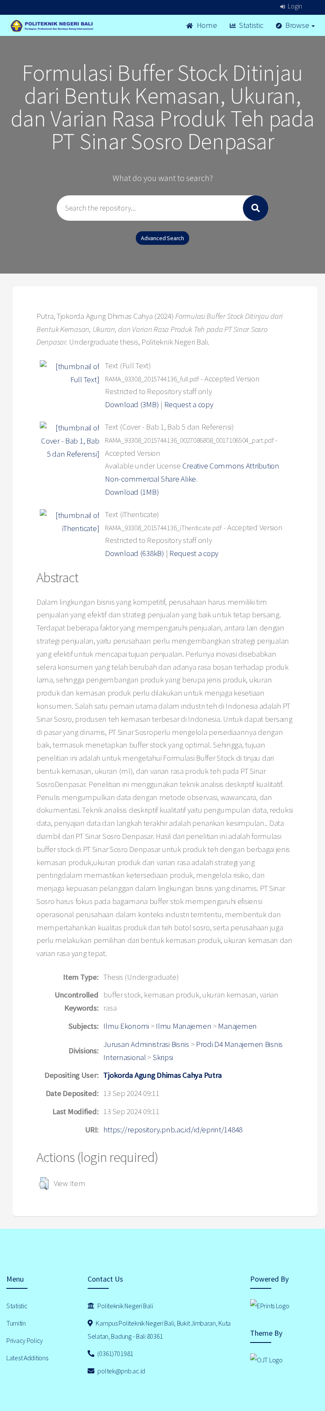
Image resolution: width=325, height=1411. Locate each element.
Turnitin (16, 1323)
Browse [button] (297, 25)
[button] (44, 1183)
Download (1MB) (132, 492)
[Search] (255, 208)
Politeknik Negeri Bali (124, 1305)
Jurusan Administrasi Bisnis (146, 1044)
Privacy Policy (24, 1340)
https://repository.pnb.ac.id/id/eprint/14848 (172, 1129)
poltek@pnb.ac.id (120, 1371)
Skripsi (163, 1057)
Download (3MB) (132, 404)
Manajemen (237, 1026)
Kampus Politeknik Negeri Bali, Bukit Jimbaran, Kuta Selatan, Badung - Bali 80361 (159, 1329)
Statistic (250, 25)
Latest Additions (27, 1357)
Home (206, 25)
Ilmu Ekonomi (126, 1026)
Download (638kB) (134, 553)
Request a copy (188, 404)
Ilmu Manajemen (183, 1026)
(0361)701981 (114, 1353)
